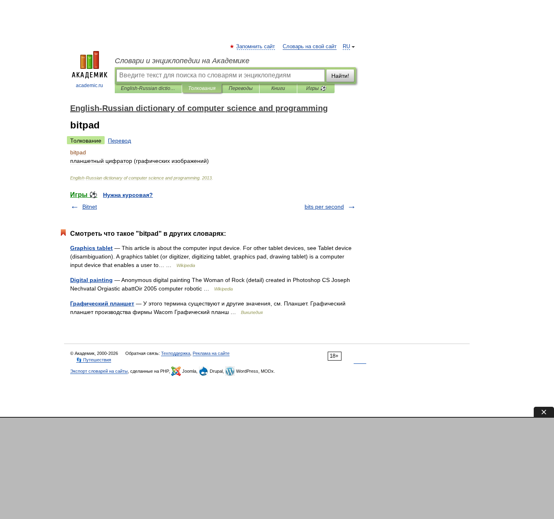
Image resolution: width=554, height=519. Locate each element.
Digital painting (91, 280)
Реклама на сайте (211, 353)
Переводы (241, 88)
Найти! (340, 76)
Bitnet (89, 206)
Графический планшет (102, 303)
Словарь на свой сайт (310, 46)
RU (346, 46)
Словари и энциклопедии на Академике (182, 61)
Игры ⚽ (316, 88)
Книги (278, 88)
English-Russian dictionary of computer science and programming (148, 88)
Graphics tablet (91, 248)
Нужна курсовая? (128, 195)
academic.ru (89, 85)
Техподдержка (175, 353)
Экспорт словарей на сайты (99, 371)
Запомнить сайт (256, 46)
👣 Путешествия (93, 359)
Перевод (119, 140)
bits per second (324, 206)
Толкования (201, 88)
